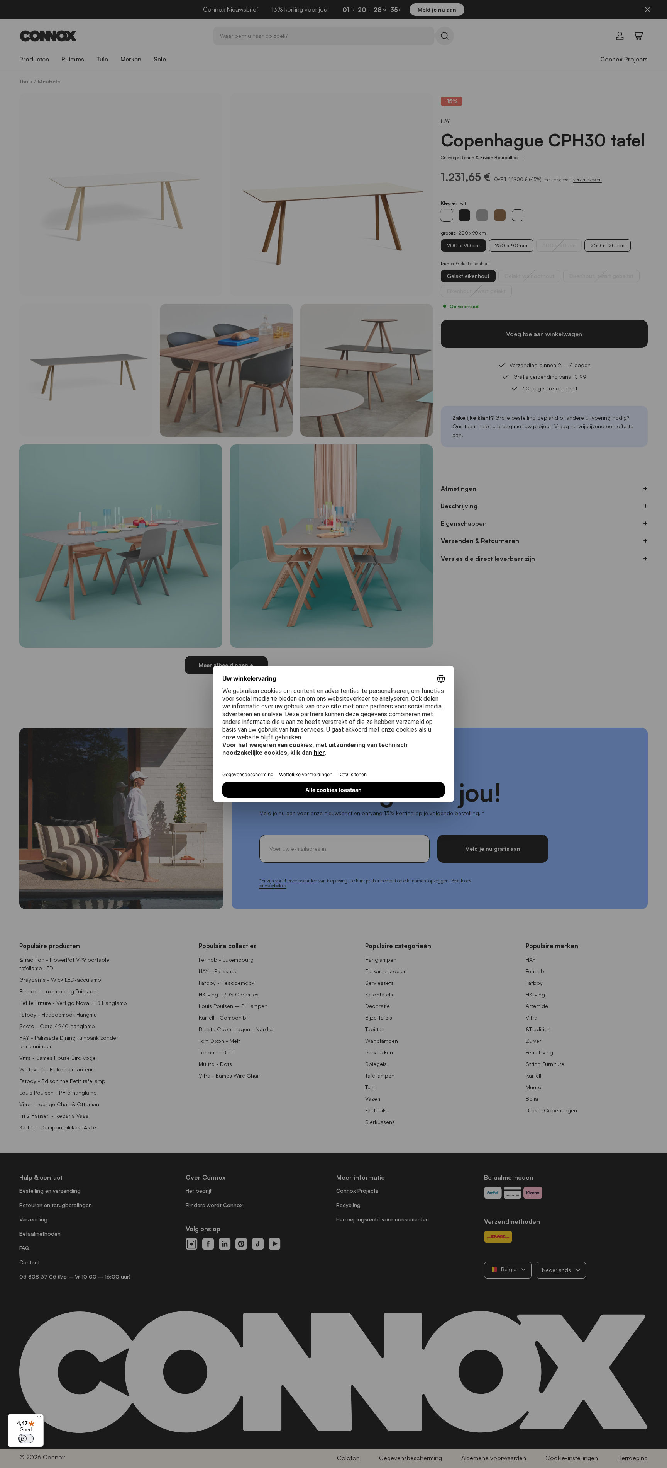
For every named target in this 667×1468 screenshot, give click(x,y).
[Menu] (39, 1418)
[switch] (26, 1438)
